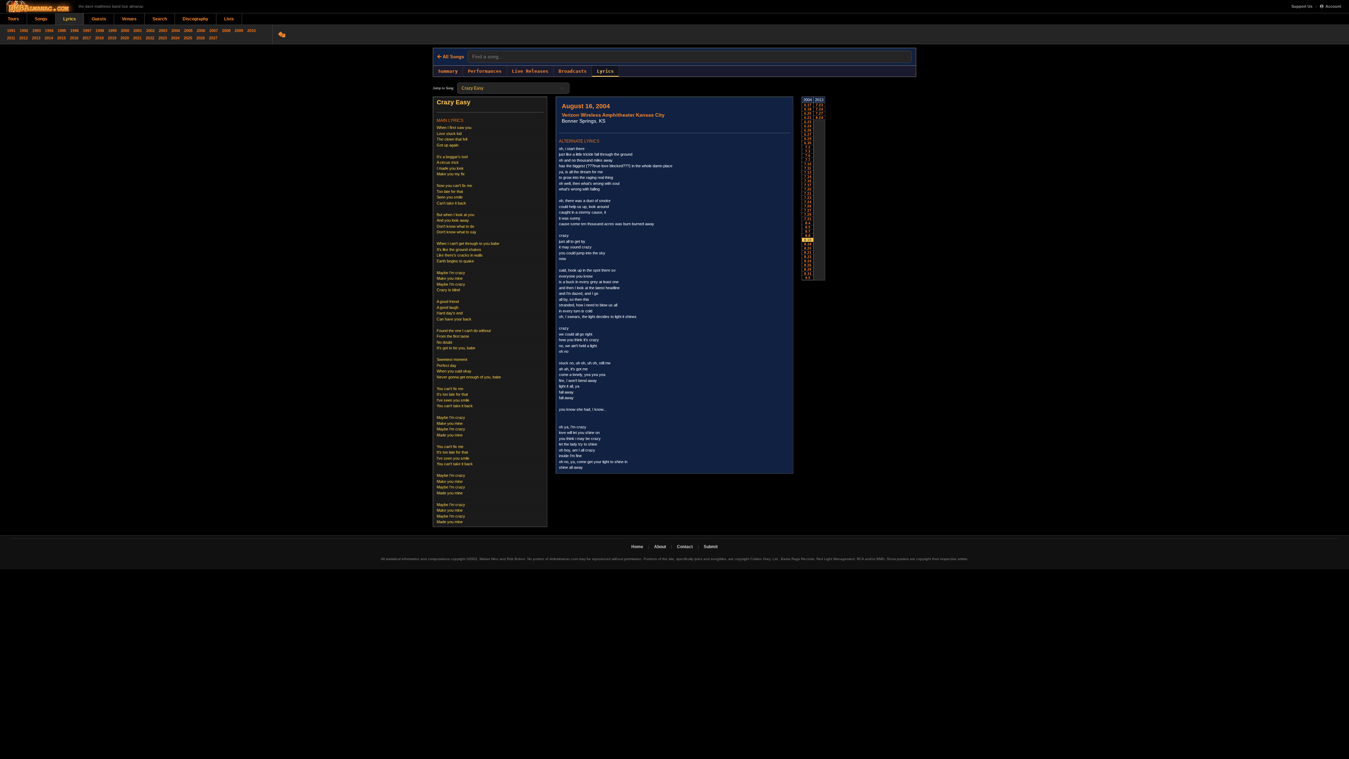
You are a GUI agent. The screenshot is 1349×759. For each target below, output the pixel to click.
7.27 (808, 210)
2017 (87, 38)
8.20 (808, 248)
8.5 (807, 227)
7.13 (808, 172)
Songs (41, 19)
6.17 (808, 105)
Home (637, 546)
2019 (112, 38)
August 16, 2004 (586, 106)
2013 (36, 38)
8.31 (808, 273)
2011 (11, 38)
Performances (485, 71)
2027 (213, 38)
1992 (24, 30)
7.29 (808, 214)
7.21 (808, 193)
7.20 (808, 189)
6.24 (808, 126)
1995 (62, 30)
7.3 (807, 151)
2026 (200, 38)
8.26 (808, 265)
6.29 (808, 139)
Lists (229, 19)
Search (159, 19)
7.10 (808, 164)
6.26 (808, 130)
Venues (129, 19)
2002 (150, 30)
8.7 (807, 231)
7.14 (808, 177)
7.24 (808, 202)
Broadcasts (573, 71)
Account (1333, 6)
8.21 (808, 252)
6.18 (808, 109)
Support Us (1301, 6)
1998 (100, 30)
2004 (175, 30)
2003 (163, 30)
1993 (36, 30)
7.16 (808, 181)
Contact (685, 546)
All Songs (452, 56)
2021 (137, 38)
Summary (448, 71)
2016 (74, 38)
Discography (195, 19)
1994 (49, 30)
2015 (61, 38)
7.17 (808, 185)
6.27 (808, 134)
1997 (87, 30)
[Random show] (282, 34)
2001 (137, 30)
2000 (125, 30)
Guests (99, 19)
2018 (99, 38)
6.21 (808, 117)
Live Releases (530, 71)
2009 (239, 30)
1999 (112, 30)
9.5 (807, 278)
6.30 (808, 143)
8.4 (807, 223)
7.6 (807, 155)
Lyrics (69, 19)
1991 (11, 30)
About (660, 546)
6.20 (808, 113)
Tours (13, 19)
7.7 (807, 160)
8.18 (808, 244)
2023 (162, 38)
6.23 (808, 122)
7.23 (808, 198)
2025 (188, 38)
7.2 (807, 147)
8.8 (807, 236)
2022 (150, 38)
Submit (711, 546)
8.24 (808, 261)
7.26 (808, 206)
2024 (175, 38)
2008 (226, 30)
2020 (124, 38)
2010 (251, 30)
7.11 (807, 168)
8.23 (808, 257)
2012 (23, 38)
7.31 (808, 219)
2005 (188, 30)
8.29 (808, 269)
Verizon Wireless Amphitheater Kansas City (613, 115)
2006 (201, 30)
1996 (74, 30)
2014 (49, 38)
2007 (213, 30)
